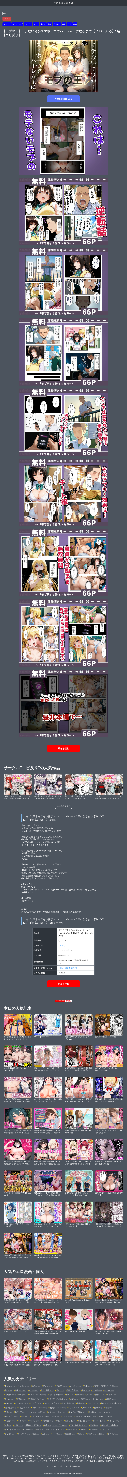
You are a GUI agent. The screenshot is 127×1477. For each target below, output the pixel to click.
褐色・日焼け (52, 1416)
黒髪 (41, 1412)
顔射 (24, 1416)
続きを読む (63, 748)
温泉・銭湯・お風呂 (55, 1430)
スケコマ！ (66, 1466)
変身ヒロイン (105, 1416)
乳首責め (10, 1421)
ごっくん (106, 1430)
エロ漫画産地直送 (63, 3)
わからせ (70, 1421)
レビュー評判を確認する (68, 968)
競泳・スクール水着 (111, 1403)
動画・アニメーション (25, 1412)
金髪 (51, 1412)
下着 (83, 1430)
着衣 (69, 1395)
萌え (8, 1412)
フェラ (36, 24)
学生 (22, 1395)
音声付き (113, 1434)
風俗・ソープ (114, 1421)
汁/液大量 (47, 1421)
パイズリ (28, 24)
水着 (74, 1399)
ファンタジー (39, 1408)
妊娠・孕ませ (56, 1395)
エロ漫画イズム (55, 1466)
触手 (47, 1425)
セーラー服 (99, 1421)
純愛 (8, 1425)
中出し (43, 24)
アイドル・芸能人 (77, 1412)
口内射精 (23, 1408)
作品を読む (63, 984)
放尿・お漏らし (12, 1430)
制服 (49, 24)
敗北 (101, 1434)
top (48, 1466)
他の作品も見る (63, 806)
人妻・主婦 (73, 1390)
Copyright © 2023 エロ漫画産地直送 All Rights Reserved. (63, 1473)
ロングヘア (24, 1434)
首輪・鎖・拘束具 (109, 1425)
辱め (75, 24)
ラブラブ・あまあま (57, 1399)
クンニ (86, 1408)
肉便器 (85, 1399)
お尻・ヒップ (17, 24)
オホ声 (91, 1434)
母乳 (39, 1430)
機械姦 (94, 1425)
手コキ (62, 1412)
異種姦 (94, 1430)
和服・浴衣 (84, 1421)
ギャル (9, 1399)
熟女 (80, 1395)
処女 (60, 1390)
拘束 (86, 1390)
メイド (22, 1421)
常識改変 (70, 1434)
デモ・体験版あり (78, 1425)
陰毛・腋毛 (37, 1416)
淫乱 (35, 1434)
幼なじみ (10, 1434)
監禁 (98, 1408)
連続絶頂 (10, 1408)
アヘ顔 (97, 1390)
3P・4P (109, 1390)
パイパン (34, 1421)
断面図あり (95, 1412)
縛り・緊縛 (68, 1403)
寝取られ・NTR (33, 1425)
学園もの (56, 24)
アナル (33, 1390)
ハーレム (92, 1403)
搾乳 (59, 1421)
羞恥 (80, 1403)
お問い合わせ (75, 1466)
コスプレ (36, 1403)
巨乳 (64, 24)
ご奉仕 (18, 1425)
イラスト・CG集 (37, 1395)
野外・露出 (47, 1390)
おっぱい (6, 24)
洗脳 (69, 24)
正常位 (21, 1399)
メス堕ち (67, 1416)
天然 (45, 1434)
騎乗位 (99, 1395)
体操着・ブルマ (57, 1408)
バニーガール (60, 1425)
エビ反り (6, 19)
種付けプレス (11, 1416)
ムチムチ (73, 1408)
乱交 (8, 1403)
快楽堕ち (10, 1395)
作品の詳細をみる (63, 99)
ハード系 (57, 1434)
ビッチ (111, 1395)
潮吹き (110, 1399)
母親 (81, 1434)
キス (107, 1412)
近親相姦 (72, 1430)
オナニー (98, 1399)
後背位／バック (37, 1399)
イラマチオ (21, 1403)
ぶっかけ (75, 1386)
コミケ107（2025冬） (85, 1416)
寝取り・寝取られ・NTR (106, 1386)
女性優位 (28, 1430)
